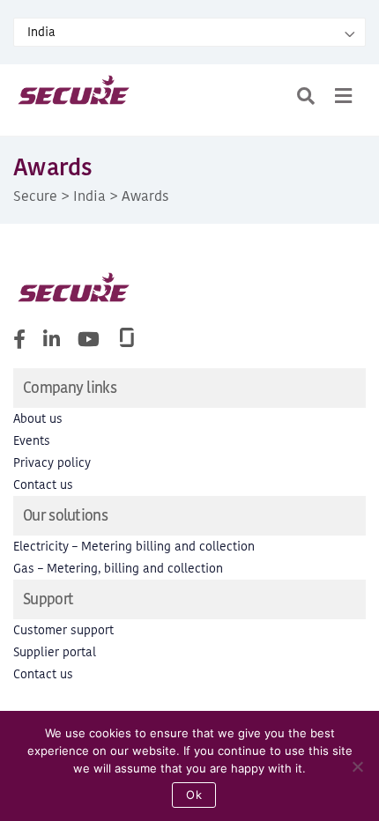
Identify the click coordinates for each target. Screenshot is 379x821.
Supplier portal (54, 652)
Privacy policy (52, 463)
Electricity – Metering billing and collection (134, 546)
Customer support (63, 630)
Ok (194, 795)
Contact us (43, 485)
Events (31, 441)
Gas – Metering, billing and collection (118, 568)
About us (38, 419)
